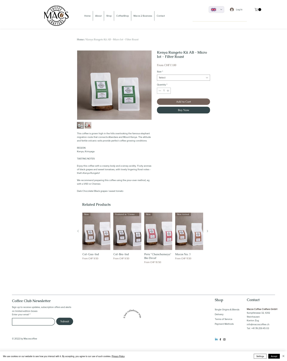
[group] (142, 240)
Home (80, 39)
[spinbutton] (164, 91)
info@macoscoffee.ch (258, 324)
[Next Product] (207, 231)
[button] (258, 9)
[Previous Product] (78, 231)
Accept (274, 356)
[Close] (283, 356)
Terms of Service (224, 319)
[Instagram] (224, 339)
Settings (260, 356)
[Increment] (168, 91)
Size (160, 71)
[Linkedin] (216, 339)
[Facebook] (220, 339)
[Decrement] (159, 91)
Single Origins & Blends (227, 309)
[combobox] (183, 78)
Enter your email (20, 314)
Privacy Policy (118, 356)
